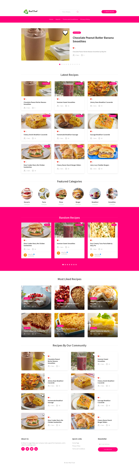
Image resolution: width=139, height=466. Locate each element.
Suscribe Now (108, 449)
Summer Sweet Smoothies (66, 102)
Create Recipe (109, 12)
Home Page (75, 443)
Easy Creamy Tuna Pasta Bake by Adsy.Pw (101, 244)
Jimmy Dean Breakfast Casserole (101, 102)
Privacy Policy (85, 19)
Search (58, 19)
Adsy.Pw (30, 254)
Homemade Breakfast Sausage (67, 135)
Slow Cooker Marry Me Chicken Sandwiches (34, 166)
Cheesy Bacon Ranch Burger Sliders (69, 165)
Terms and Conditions (70, 19)
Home (51, 19)
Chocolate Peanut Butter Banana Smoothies (35, 103)
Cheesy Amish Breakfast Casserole (35, 135)
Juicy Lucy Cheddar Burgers (99, 165)
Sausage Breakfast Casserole (100, 135)
